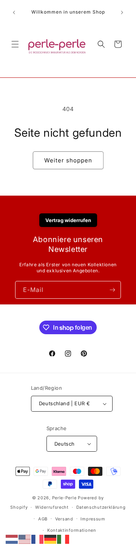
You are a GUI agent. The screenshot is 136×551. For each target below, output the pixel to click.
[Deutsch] (50, 538)
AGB (43, 519)
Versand (64, 519)
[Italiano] (63, 538)
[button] (15, 44)
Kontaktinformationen (71, 530)
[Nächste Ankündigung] (122, 12)
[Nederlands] (12, 538)
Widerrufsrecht (52, 507)
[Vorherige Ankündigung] (14, 12)
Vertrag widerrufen (68, 220)
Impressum (92, 519)
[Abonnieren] (112, 290)
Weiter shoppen (68, 160)
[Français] (37, 538)
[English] (25, 538)
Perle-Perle (64, 497)
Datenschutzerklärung (101, 507)
